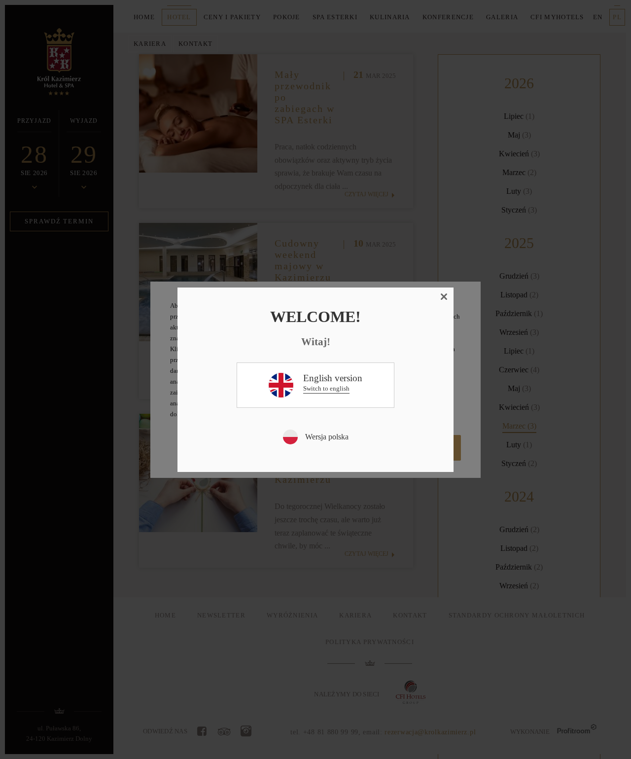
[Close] (444, 297)
